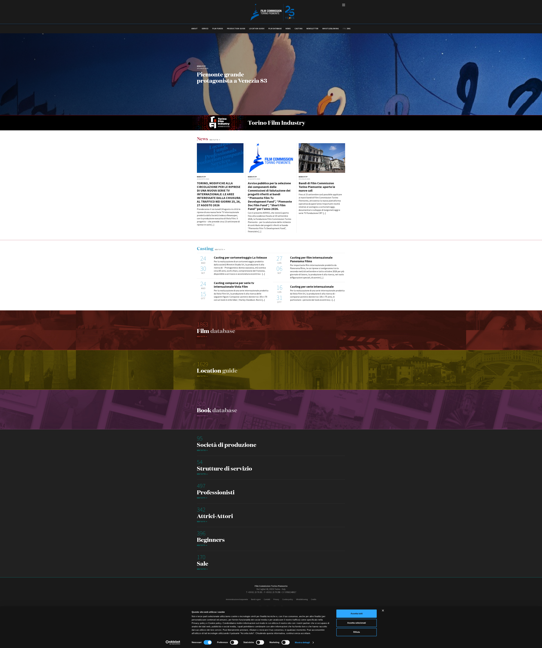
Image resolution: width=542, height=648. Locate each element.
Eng (349, 28)
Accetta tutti (357, 613)
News (288, 28)
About (194, 28)
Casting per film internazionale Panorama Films (311, 259)
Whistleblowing (330, 28)
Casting (298, 28)
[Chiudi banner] (383, 610)
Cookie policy (287, 599)
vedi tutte (213, 140)
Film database (275, 28)
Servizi (205, 28)
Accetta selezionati (356, 623)
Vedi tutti (219, 249)
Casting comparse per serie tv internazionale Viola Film (234, 285)
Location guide (256, 28)
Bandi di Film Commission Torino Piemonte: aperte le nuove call (317, 186)
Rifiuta (356, 632)
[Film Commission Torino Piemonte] (271, 12)
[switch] (234, 642)
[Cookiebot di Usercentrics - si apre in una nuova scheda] (173, 642)
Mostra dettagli (302, 642)
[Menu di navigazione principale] (343, 5)
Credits (313, 599)
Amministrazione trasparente (237, 599)
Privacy (276, 599)
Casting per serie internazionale (312, 287)
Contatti (267, 599)
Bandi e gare (256, 599)
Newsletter (312, 28)
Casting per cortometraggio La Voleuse (240, 257)
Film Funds (217, 28)
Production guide (236, 28)
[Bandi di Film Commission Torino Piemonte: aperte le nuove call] (322, 158)
